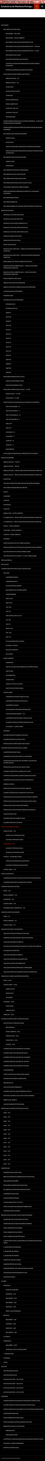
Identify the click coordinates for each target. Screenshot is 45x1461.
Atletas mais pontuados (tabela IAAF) (17, 551)
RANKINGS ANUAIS (7, 210)
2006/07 (8, 372)
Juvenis (6, 500)
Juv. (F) (8, 624)
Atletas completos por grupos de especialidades (21, 483)
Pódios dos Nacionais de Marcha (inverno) (19, 810)
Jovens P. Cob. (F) (12, 112)
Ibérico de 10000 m (10, 1100)
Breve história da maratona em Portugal (18, 1177)
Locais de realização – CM (15, 714)
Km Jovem (9, 654)
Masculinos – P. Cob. (13, 394)
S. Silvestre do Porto (11, 1255)
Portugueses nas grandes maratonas (17, 1206)
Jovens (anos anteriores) (12, 291)
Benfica (6, 1315)
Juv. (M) (8, 620)
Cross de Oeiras (9, 1277)
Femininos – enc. (12, 1040)
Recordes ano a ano (13, 55)
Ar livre (6, 573)
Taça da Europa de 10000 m (13, 955)
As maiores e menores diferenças (18, 709)
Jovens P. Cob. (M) (12, 108)
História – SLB (11, 1324)
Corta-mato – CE (9, 925)
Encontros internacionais (13, 1023)
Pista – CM (6, 891)
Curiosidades (11, 594)
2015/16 (8, 334)
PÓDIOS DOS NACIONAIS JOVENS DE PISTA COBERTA (20, 797)
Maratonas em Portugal (12, 1172)
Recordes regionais (10, 197)
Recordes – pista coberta (15, 38)
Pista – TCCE (7, 980)
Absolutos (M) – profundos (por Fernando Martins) (22, 470)
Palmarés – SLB (11, 1319)
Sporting (6, 1285)
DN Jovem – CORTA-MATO (14, 726)
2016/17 (8, 330)
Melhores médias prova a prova (15, 487)
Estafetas (6, 479)
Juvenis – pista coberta (11, 534)
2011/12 (8, 351)
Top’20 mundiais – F (13, 411)
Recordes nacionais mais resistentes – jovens (23, 46)
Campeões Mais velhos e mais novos (19, 718)
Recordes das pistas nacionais (14, 178)
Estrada (6, 539)
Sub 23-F (9, 428)
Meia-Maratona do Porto (12, 1232)
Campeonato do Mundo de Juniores (16, 1057)
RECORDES (4, 25)
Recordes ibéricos (10, 202)
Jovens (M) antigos (13, 91)
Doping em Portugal (11, 1447)
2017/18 (8, 325)
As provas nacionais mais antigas (15, 1219)
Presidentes (10, 1430)
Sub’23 (5, 492)
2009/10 (8, 359)
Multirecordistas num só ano (17, 59)
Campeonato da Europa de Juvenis (16, 1066)
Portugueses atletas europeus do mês (17, 1422)
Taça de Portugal (10, 814)
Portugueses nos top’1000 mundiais (16, 543)
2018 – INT (6, 1138)
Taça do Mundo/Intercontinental (16, 933)
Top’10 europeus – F (13, 419)
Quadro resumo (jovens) (12, 822)
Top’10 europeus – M (13, 415)
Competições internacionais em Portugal (19, 1405)
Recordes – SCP (11, 1298)
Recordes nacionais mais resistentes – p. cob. (22, 51)
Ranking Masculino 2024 (12, 236)
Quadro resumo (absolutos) (14, 818)
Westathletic (8, 1083)
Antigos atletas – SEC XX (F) (13, 1383)
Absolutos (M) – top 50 (11, 462)
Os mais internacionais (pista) (17, 865)
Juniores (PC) (10, 675)
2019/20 (8, 317)
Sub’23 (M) (9, 598)
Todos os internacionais (15, 835)
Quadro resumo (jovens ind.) (14, 739)
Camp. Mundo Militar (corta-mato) (16, 1074)
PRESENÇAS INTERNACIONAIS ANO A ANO (14, 1108)
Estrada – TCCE (8, 1002)
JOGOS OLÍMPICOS (7, 874)
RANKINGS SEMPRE (7, 458)
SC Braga (6, 1358)
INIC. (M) (8, 633)
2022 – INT (6, 1121)
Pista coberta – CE (10, 920)
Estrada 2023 (10, 304)
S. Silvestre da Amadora (12, 1247)
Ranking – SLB (11, 1328)
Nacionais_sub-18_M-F (14, 615)
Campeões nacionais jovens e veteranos (18, 780)
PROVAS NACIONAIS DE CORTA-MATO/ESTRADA (16, 1215)
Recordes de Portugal (11, 29)
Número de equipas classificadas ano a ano (19, 775)
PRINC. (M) (9, 628)
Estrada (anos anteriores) (13, 300)
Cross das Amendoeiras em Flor (15, 1272)
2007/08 (8, 368)
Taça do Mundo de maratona (14, 963)
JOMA (5, 1362)
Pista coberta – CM (10, 895)
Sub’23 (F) (9, 603)
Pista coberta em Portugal (13, 1418)
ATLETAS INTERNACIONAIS (10, 827)
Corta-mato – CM (9, 903)
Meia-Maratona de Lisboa (12, 1228)
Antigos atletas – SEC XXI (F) (13, 1388)
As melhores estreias (11, 1198)
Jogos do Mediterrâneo (12, 1087)
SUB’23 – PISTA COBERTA (11, 526)
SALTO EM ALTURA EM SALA (14, 688)
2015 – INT (6, 1155)
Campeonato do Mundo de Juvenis (16, 1061)
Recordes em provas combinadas (15, 170)
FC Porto (6, 1336)
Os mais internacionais (14, 839)
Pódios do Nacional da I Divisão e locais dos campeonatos (20, 762)
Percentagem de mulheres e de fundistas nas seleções (23, 1409)
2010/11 (8, 355)
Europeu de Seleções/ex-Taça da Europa (18, 938)
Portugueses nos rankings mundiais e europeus (21, 402)
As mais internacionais (14, 848)
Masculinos (10, 138)
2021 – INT (6, 1125)
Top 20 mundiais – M (13, 406)
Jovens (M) (9, 87)
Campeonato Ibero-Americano (14, 1078)
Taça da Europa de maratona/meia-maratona (20, 972)
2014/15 (8, 338)
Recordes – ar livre (13, 33)
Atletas (4, 1366)
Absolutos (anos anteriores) (14, 283)
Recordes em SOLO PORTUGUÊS (14, 174)
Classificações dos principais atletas (19, 722)
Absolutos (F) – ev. (12, 82)
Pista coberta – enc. (13, 1031)
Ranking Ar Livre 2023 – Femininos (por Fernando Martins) (21, 256)
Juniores (6, 496)
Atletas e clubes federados (13, 1443)
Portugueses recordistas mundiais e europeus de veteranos (24, 152)
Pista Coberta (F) (12, 104)
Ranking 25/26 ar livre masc (13, 215)
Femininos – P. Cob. (12, 398)
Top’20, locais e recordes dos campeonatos (22, 667)
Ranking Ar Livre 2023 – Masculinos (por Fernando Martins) (22, 250)
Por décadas (10, 117)
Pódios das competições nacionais (16, 743)
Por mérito (10, 449)
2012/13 (8, 347)
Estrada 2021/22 (11, 308)
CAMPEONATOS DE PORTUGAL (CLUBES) (14, 748)
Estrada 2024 (8, 295)
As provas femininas (10, 1413)
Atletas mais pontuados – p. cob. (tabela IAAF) (20, 556)
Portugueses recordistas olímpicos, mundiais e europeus (21, 192)
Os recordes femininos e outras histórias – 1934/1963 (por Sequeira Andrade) (23, 122)
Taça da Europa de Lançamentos (15, 959)
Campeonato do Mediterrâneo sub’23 (17, 1091)
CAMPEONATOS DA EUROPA (10, 912)
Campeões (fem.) (12, 581)
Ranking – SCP (11, 1307)
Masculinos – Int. (9, 831)
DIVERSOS (4, 1396)
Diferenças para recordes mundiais (19, 70)
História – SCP (11, 1294)
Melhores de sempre (10, 1181)
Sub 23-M (9, 423)
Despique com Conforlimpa (16, 1349)
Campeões (9, 662)
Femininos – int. (9, 844)
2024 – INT (6, 1113)
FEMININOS (10, 166)
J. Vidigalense (8, 1354)
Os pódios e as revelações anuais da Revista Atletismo (23, 1439)
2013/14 (8, 342)
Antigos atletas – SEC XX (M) (13, 1379)
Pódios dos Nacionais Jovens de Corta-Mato (19, 801)
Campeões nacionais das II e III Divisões (17, 756)
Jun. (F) (8, 611)
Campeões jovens (12, 705)
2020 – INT (6, 1130)
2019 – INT (6, 1134)
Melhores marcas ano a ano (14, 376)
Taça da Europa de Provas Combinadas (17, 967)
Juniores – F (10, 436)
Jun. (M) (8, 607)
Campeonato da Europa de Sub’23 (15, 1053)
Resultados (10, 1027)
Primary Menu (42, 6)
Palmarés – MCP (11, 1345)
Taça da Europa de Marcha (13, 942)
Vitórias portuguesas (11, 1211)
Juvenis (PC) (10, 679)
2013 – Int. (6, 1151)
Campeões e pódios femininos (17, 701)
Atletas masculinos (10, 1371)
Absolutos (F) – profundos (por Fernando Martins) (22, 475)
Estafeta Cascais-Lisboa (12, 1260)
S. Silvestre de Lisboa (11, 1251)
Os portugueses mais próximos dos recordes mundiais (22, 64)
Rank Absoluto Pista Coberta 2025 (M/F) (17, 261)
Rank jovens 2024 (9, 244)
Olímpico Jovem (12, 645)
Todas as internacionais (15, 852)
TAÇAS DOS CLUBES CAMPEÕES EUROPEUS (15, 976)
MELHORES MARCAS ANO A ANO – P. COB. (16, 389)
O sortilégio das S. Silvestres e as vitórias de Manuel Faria (22, 1242)
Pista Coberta (8, 658)
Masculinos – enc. (12, 1036)
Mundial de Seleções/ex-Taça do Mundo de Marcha (22, 946)
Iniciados (7, 504)
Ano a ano (5, 564)
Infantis (6, 509)
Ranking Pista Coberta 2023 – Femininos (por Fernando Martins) (19, 273)
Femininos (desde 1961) (14, 385)
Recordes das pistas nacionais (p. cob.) (17, 183)
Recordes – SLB (11, 1332)
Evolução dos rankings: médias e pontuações (20, 453)
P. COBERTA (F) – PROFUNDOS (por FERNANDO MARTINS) (22, 522)
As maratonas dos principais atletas (16, 1189)
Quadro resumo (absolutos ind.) (15, 735)
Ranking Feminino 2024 (12, 240)
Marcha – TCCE (8, 1014)
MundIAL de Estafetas (11, 950)
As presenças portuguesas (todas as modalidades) (22, 878)
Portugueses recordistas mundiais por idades (23, 146)
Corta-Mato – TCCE (10, 984)
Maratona (7, 1341)
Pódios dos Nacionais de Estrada (15, 805)
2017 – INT (6, 1142)
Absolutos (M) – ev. (12, 78)
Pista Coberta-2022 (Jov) (12, 278)
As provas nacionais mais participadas (17, 1223)
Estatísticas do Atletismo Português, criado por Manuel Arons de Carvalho (17, 6)
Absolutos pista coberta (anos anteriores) (19, 287)
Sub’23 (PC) (9, 671)
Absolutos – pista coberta (13, 513)
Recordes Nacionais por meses (14, 157)
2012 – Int (6, 1164)
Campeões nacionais (11, 1194)
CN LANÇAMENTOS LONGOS (15, 641)
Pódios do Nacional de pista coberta (17, 788)
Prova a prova (6, 560)
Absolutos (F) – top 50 (11, 466)
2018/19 (8, 321)
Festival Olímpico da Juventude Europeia (18, 1095)
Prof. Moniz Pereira (13, 1311)
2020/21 (8, 312)
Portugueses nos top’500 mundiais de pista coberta (22, 547)
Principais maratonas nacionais (15, 1185)
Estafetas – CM (8, 899)
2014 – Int (6, 1159)
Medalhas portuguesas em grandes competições (21, 1400)
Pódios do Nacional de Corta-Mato (16, 767)
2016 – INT (6, 1147)
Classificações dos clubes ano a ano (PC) (18, 792)
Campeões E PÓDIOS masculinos (17, 697)
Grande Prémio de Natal (12, 1264)
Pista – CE (6, 916)
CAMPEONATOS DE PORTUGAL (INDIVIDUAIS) (16, 568)
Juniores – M (10, 432)
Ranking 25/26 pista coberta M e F (15, 223)
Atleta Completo (12, 650)
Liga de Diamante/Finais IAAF (13, 1104)
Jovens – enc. (10, 1044)
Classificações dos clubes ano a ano (17, 771)
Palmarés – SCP (11, 1302)
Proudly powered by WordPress (10, 1458)
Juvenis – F (9, 445)
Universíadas (8, 1070)
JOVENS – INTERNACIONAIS (12, 856)
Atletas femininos (10, 1375)
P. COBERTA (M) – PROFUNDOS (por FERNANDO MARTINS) (22, 517)
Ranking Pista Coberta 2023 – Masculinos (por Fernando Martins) (20, 267)
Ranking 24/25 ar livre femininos (15, 227)
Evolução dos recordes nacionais (16, 74)
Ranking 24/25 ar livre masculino (15, 232)
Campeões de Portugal (12, 752)
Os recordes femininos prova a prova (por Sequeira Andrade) (22, 128)
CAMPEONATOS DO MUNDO (10, 886)
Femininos (10, 142)
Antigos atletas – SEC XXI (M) (13, 1392)
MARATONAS (5, 1168)
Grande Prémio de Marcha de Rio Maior (18, 1268)
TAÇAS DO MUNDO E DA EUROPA (11, 929)
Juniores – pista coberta (12, 530)
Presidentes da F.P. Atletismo (14, 1426)
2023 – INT (6, 1117)
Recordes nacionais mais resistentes (19, 42)
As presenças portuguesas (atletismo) (17, 882)
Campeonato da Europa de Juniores (16, 1049)
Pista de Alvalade (12, 1290)
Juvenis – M (10, 440)
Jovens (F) (9, 95)
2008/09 (8, 364)
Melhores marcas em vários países (16, 187)
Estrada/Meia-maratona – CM (14, 908)
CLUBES (3, 1281)
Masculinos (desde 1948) (15, 381)
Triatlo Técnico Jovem (14, 684)
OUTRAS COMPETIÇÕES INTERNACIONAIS (15, 1019)
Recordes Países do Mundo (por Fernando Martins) (22, 206)
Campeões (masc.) (12, 577)
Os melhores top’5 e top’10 (13, 1202)
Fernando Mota (12, 1435)
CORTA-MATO (7, 692)
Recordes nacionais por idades (15, 134)
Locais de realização (13, 586)
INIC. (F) (8, 637)
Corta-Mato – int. (9, 869)
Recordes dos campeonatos (16, 590)
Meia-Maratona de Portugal (14, 1236)
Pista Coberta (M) (12, 100)
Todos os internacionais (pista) (17, 861)
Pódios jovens (8, 784)
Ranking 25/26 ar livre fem (13, 219)
